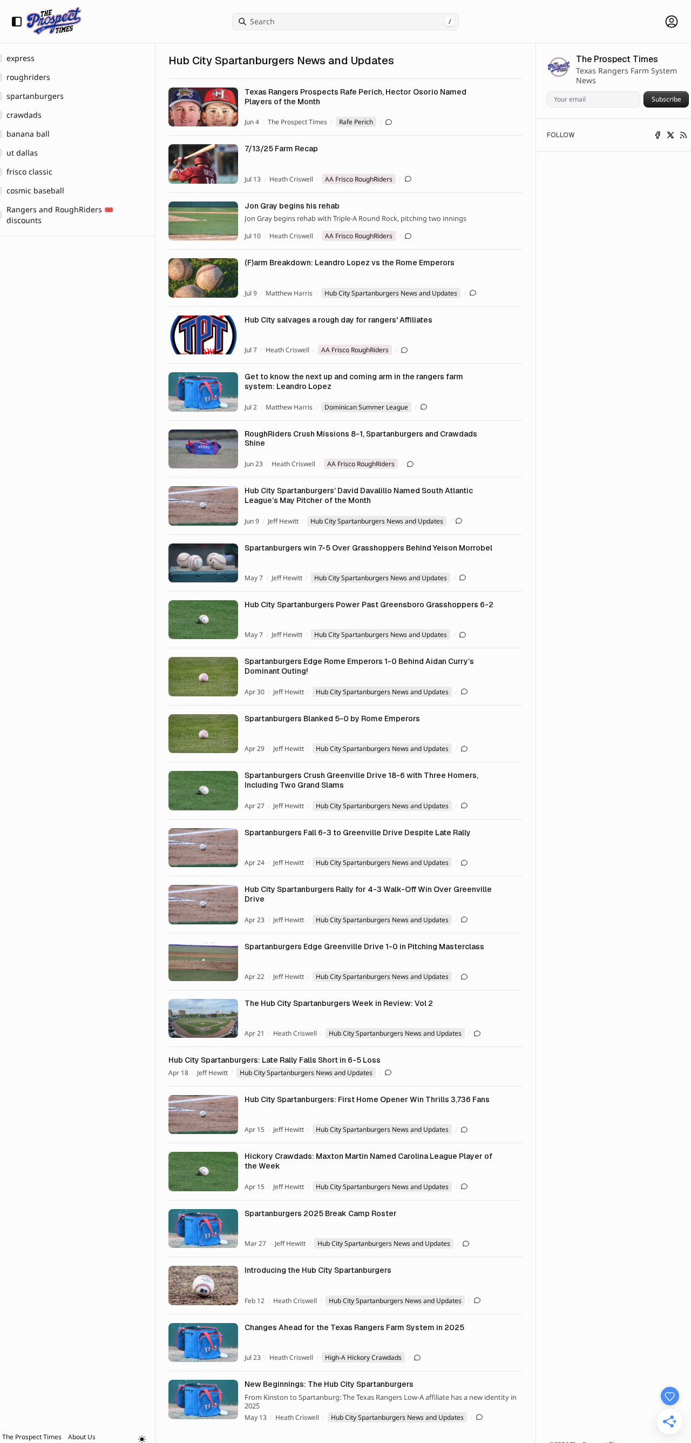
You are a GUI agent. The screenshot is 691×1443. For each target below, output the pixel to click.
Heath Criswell (291, 179)
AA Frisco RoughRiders (358, 179)
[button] (32, 1436)
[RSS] (683, 135)
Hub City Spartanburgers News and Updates (390, 293)
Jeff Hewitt (283, 521)
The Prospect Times (297, 122)
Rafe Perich (356, 121)
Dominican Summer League (366, 407)
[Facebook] (657, 135)
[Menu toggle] (16, 21)
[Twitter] (670, 135)
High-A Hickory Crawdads (363, 1357)
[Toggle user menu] (671, 21)
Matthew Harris (289, 293)
